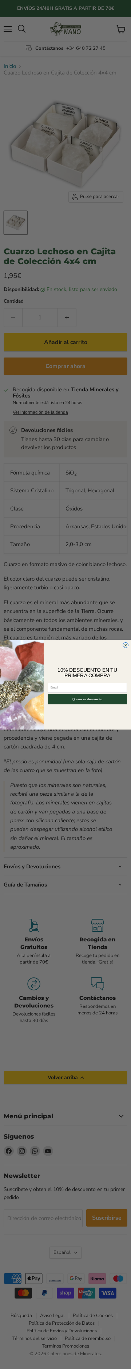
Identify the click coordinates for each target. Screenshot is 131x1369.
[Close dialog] (125, 645)
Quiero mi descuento (87, 698)
